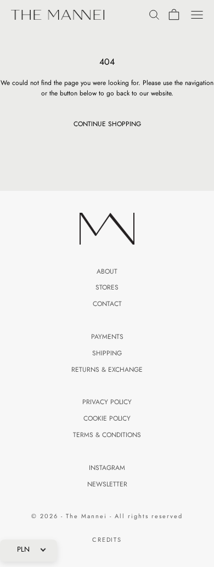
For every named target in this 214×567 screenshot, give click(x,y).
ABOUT (107, 271)
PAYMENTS (107, 336)
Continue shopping (107, 124)
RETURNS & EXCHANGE (107, 369)
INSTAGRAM (107, 467)
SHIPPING (107, 353)
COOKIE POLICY (107, 418)
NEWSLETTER (107, 484)
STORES (107, 287)
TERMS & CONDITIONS (107, 434)
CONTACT (107, 303)
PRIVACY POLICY (107, 402)
